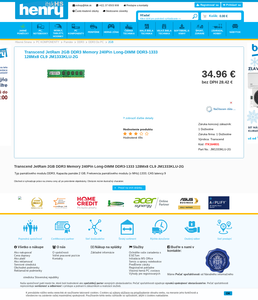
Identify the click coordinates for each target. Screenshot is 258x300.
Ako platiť (19, 258)
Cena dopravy (22, 255)
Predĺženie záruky (139, 264)
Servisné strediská (25, 264)
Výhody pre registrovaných (144, 273)
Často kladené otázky (87, 11)
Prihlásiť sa (233, 4)
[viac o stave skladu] (231, 103)
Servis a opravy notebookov (145, 261)
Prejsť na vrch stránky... (131, 187)
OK (228, 293)
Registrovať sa (209, 4)
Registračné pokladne (141, 267)
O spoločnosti (60, 252)
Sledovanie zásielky (117, 11)
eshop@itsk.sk (84, 5)
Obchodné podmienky (27, 267)
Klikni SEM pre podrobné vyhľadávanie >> (160, 18)
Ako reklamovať (23, 261)
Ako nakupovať (23, 252)
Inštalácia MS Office (141, 258)
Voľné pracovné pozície (66, 255)
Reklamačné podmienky (28, 270)
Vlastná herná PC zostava (144, 270)
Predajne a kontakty (137, 5)
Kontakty (57, 258)
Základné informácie (102, 252)
